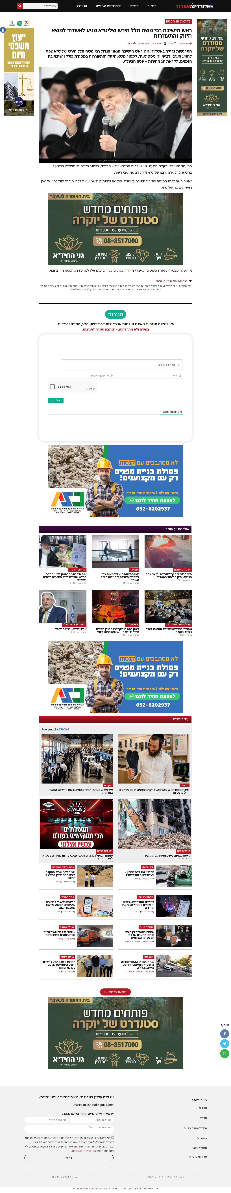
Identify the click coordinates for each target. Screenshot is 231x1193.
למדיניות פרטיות (98, 1188)
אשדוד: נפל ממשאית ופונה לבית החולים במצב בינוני (59, 933)
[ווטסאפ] (224, 1053)
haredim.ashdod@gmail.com (94, 1105)
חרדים (134, 6)
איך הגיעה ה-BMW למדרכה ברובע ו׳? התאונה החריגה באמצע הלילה (137, 965)
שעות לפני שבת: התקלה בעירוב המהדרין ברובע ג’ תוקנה (60, 875)
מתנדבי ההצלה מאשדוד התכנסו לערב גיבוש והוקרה (169, 630)
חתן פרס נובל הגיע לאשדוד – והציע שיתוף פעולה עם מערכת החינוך (57, 965)
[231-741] (212, 114)
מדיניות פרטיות (198, 1156)
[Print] (115, 264)
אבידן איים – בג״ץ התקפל (70, 629)
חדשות (151, 6)
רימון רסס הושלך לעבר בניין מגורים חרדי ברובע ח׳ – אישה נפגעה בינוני (117, 630)
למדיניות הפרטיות (82, 1151)
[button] (3, 30)
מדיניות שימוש (80, 1188)
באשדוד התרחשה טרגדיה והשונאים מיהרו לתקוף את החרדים (138, 905)
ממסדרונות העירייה (108, 6)
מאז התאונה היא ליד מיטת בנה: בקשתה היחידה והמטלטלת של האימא (120, 577)
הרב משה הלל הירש (176, 281)
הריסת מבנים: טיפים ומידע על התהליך (167, 855)
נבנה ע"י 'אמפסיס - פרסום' (65, 1176)
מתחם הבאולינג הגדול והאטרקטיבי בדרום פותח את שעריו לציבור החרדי (77, 857)
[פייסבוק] (224, 1033)
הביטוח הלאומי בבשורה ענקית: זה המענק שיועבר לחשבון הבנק (60, 905)
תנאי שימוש (200, 1148)
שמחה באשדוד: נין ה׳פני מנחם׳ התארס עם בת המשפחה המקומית (139, 935)
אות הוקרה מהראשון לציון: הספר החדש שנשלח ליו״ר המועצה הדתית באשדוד (64, 577)
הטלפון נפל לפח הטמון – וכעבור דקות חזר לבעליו (139, 873)
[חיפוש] (20, 6)
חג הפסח (160, 281)
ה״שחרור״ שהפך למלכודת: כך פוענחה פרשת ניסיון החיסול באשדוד (169, 575)
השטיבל (82, 6)
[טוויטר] (224, 1043)
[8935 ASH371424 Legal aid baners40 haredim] (19, 114)
